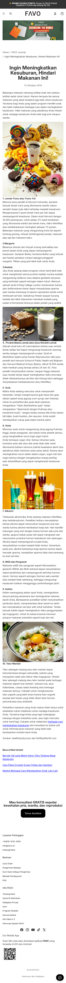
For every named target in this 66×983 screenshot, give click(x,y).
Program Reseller (10, 911)
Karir (5, 906)
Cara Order (8, 863)
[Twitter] (44, 930)
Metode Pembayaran (12, 876)
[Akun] (55, 13)
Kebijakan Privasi (10, 902)
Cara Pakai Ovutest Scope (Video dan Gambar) (27, 765)
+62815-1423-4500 (12, 841)
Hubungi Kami (9, 850)
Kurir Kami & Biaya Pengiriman (16, 872)
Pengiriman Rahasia (12, 868)
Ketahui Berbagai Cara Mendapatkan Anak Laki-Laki (30, 770)
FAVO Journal (18, 52)
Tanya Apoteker (33, 813)
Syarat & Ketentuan (11, 898)
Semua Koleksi (9, 915)
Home (6, 52)
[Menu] (3, 13)
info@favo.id (8, 846)
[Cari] (10, 13)
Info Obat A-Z (9, 919)
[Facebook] (22, 930)
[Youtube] (33, 930)
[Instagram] (27, 930)
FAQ (4, 880)
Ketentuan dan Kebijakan (33, 976)
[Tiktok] (39, 930)
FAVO (36, 970)
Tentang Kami (9, 894)
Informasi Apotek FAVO (13, 923)
